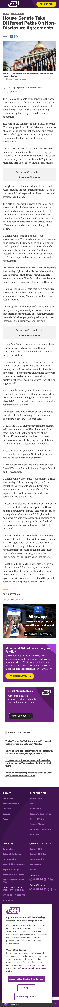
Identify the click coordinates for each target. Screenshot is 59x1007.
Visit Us (33, 869)
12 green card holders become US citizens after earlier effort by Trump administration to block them (28, 763)
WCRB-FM (8, 900)
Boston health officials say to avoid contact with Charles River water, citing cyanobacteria (29, 752)
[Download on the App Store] (31, 634)
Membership (35, 809)
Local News (17, 13)
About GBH (8, 798)
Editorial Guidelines (12, 854)
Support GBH (36, 798)
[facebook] (48, 879)
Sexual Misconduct (14, 600)
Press (5, 819)
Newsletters (35, 864)
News (6, 13)
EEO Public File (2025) (13, 874)
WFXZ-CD (7, 895)
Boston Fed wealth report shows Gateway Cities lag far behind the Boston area (28, 774)
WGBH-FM (20, 895)
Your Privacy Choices (26, 996)
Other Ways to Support (40, 829)
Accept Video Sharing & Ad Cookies (26, 979)
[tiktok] (34, 879)
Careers (6, 814)
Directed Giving (37, 819)
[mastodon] (45, 889)
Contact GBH (36, 849)
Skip (26, 987)
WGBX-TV (19, 890)
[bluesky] (41, 879)
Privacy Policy (9, 859)
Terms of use (9, 849)
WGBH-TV (8, 890)
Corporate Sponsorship (41, 814)
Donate (48, 4)
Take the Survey (18, 676)
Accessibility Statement (14, 864)
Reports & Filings (11, 869)
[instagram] (31, 879)
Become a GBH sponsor (30, 177)
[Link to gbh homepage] (13, 3)
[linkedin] (51, 879)
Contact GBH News (38, 854)
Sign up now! (19, 716)
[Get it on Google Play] (46, 634)
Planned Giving (37, 824)
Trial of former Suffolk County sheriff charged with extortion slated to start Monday (28, 742)
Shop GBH (34, 834)
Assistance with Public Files (13, 881)
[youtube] (37, 879)
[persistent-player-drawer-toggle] (56, 1003)
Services (7, 809)
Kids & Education (11, 803)
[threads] (45, 879)
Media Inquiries (37, 859)
